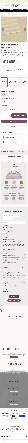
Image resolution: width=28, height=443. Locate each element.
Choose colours (8, 91)
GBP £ (21, 5)
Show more (14, 296)
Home (2, 14)
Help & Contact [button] (13, 394)
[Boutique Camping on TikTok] (18, 364)
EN (23, 5)
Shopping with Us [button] (13, 388)
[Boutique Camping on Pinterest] (16, 364)
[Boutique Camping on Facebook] (8, 364)
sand (3, 94)
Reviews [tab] (7, 211)
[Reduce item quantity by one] (3, 115)
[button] (25, 29)
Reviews (21, 151)
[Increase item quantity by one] (8, 115)
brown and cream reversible (9, 109)
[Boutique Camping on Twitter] (13, 364)
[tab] (17, 211)
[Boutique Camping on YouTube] (11, 364)
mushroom (5, 101)
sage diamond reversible (8, 98)
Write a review (14, 300)
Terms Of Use (10, 428)
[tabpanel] (14, 258)
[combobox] (14, 436)
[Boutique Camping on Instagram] (5, 364)
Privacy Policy (18, 428)
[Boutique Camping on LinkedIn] (21, 364)
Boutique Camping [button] (13, 381)
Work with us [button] (13, 401)
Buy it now (14, 121)
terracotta (4, 105)
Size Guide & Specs (7, 151)
